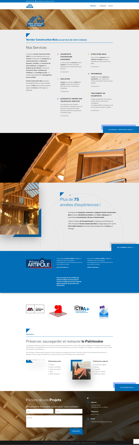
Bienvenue (93, 6)
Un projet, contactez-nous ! (121, 129)
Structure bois (98, 54)
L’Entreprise (103, 6)
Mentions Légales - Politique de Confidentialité (83, 443)
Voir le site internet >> (63, 267)
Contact (110, 6)
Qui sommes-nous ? (125, 247)
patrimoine (96, 74)
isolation (65, 79)
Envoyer (76, 431)
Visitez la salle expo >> (93, 267)
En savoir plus (126, 387)
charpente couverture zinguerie (66, 56)
